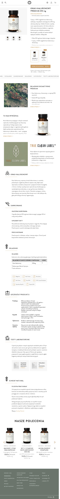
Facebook (44, 475)
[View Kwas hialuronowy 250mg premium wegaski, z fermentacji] (7, 38)
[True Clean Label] (43, 145)
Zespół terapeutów (34, 478)
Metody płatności (9, 486)
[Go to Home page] (29, 2)
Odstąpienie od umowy (23, 477)
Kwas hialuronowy (36, 14)
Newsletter (20, 485)
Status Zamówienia (9, 478)
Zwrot (6, 481)
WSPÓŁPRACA (32, 481)
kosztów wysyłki (47, 70)
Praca (43, 473)
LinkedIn (44, 481)
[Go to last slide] (6, 442)
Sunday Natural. (20, 411)
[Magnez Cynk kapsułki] (9, 435)
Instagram (45, 478)
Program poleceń (34, 475)
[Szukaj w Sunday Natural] (5, 2)
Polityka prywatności (23, 480)
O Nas (30, 473)
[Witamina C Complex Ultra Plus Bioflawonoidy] (27, 435)
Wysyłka (6, 483)
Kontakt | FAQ (7, 473)
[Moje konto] (51, 2)
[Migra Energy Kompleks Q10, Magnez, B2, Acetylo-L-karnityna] (44, 435)
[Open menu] (2, 2)
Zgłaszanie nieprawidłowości (34, 484)
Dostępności (20, 488)
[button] (7, 38)
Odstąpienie (7, 475)
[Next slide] (52, 442)
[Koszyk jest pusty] (55, 2)
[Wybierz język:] (47, 2)
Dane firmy (20, 483)
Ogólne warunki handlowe (21, 474)
